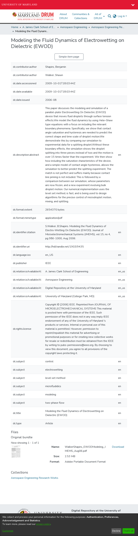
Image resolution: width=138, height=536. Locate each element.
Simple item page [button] (69, 57)
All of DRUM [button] (98, 16)
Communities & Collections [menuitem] (81, 16)
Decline (116, 530)
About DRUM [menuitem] (63, 16)
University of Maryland (19, 4)
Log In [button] (122, 16)
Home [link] (14, 27)
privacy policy (43, 524)
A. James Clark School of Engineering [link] (39, 27)
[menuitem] (99, 16)
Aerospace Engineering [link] (73, 27)
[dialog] (69, 525)
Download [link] (118, 447)
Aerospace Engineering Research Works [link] (108, 27)
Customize (7, 530)
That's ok (128, 530)
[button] (33, 16)
